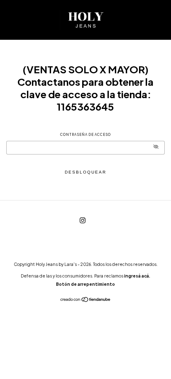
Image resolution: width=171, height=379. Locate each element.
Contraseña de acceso (85, 135)
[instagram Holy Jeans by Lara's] (82, 220)
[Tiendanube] (86, 300)
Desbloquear (85, 172)
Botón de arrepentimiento (85, 284)
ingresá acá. (137, 275)
